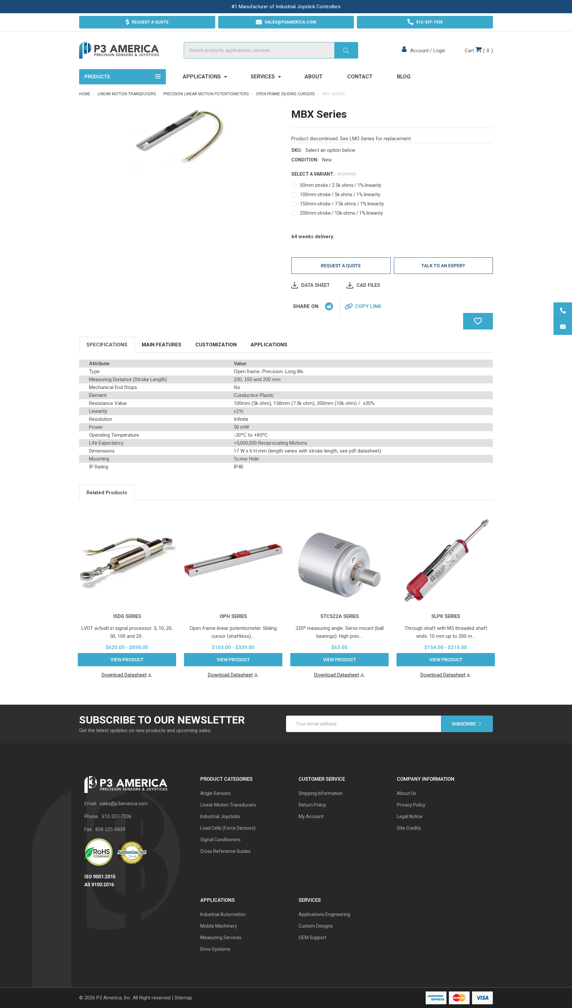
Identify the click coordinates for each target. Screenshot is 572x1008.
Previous (482, 493)
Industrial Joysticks (220, 816)
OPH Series (233, 616)
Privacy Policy (411, 805)
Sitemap (183, 998)
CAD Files (368, 285)
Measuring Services (220, 937)
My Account (311, 816)
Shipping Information (321, 793)
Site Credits (409, 828)
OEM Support (312, 937)
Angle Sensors (215, 793)
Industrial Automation (223, 914)
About (314, 76)
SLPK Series (445, 616)
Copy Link (368, 306)
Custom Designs (316, 926)
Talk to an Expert (443, 265)
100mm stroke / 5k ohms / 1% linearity (340, 194)
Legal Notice (409, 816)
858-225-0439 (110, 829)
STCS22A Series (339, 616)
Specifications (106, 345)
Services (263, 76)
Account (419, 51)
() (479, 51)
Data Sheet (315, 285)
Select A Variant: (323, 174)
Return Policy (312, 805)
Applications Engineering (324, 914)
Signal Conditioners (220, 839)
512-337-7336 (116, 816)
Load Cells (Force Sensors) (228, 828)
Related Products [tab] (106, 493)
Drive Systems (215, 949)
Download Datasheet (124, 675)
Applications (202, 76)
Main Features (161, 345)
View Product (127, 659)
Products (97, 77)
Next (491, 493)
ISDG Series (127, 616)
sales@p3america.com (124, 803)
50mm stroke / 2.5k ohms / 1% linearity (340, 185)
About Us (406, 793)
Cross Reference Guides (225, 851)
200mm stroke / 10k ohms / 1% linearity (341, 213)
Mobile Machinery (218, 926)
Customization (216, 345)
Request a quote (341, 265)
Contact (360, 76)
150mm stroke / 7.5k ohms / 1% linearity (342, 203)
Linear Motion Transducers (228, 805)
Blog (403, 76)
